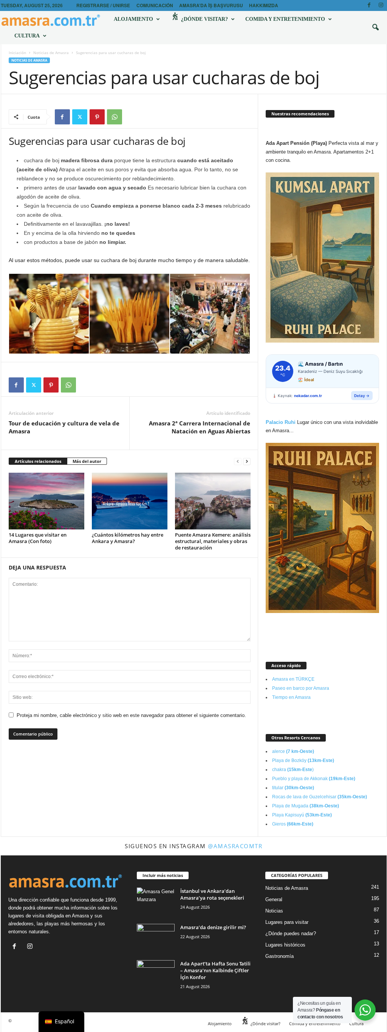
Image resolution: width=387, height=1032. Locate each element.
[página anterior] (237, 462)
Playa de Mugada (305, 806)
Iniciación (17, 52)
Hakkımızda (263, 5)
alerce (293, 751)
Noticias (274, 911)
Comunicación (154, 5)
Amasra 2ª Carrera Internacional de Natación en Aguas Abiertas (199, 427)
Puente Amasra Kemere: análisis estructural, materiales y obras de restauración (213, 541)
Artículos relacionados (38, 461)
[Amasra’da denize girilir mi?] (156, 938)
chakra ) (293, 769)
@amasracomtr (235, 846)
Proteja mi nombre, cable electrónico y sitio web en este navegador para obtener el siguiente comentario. (131, 715)
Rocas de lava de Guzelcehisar (319, 796)
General (273, 899)
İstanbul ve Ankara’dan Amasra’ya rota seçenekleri (212, 894)
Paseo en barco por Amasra (300, 688)
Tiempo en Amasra (291, 697)
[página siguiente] (247, 462)
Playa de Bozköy (303, 760)
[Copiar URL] (131, 116)
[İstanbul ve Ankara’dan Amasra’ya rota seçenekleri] (156, 902)
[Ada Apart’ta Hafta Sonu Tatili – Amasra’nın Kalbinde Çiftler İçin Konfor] (156, 974)
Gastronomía (279, 956)
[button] (375, 27)
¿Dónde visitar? (204, 19)
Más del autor (87, 461)
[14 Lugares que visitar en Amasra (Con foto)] (46, 501)
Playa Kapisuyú (302, 815)
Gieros (292, 824)
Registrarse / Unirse (103, 5)
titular (293, 787)
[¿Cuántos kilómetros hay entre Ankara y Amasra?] (129, 501)
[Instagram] (380, 5)
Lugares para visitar (286, 922)
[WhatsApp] (114, 116)
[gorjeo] (79, 116)
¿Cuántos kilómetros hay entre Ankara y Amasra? (127, 538)
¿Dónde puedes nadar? (290, 933)
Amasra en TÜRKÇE (293, 679)
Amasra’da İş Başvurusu (211, 5)
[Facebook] (369, 5)
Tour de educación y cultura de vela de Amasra (64, 427)
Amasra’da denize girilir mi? (213, 927)
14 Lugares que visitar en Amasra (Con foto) (38, 538)
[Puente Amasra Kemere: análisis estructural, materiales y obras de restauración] (213, 501)
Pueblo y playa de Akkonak (313, 778)
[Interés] (97, 116)
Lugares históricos (285, 945)
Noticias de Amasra (51, 52)
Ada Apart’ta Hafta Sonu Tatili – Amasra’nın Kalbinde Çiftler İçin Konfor (215, 970)
